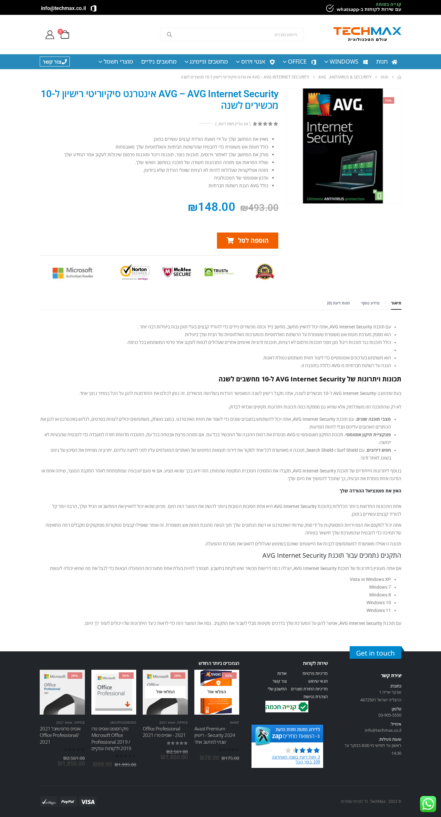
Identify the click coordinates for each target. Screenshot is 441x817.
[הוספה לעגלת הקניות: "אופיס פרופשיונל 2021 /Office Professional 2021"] (74, 680)
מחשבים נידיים (159, 61)
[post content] (217, 692)
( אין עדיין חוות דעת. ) (232, 124)
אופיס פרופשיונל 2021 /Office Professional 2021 (60, 735)
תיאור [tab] (396, 303)
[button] (248, 240)
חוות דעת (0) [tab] (338, 303)
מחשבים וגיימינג (209, 61)
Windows (344, 61)
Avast (234, 722)
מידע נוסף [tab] (370, 303)
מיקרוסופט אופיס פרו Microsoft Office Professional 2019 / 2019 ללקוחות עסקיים (111, 738)
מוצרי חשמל (118, 61)
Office (297, 61)
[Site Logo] (367, 34)
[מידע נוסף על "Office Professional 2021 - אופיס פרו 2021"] (177, 680)
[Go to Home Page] (399, 77)
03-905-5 (386, 715)
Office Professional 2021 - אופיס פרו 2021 (164, 731)
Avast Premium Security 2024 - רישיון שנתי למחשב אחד (214, 735)
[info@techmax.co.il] (93, 8)
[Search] (169, 34)
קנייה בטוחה (388, 4)
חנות (382, 61)
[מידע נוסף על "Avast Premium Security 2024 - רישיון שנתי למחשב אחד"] (228, 680)
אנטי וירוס (253, 61)
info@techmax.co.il (63, 8)
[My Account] (50, 34)
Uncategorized (123, 722)
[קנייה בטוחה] (329, 8)
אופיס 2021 (167, 722)
